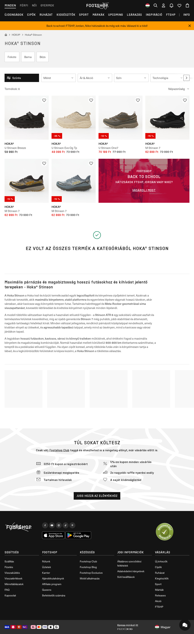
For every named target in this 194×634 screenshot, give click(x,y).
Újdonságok (14, 14)
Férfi (24, 5)
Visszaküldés (12, 572)
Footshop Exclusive (91, 572)
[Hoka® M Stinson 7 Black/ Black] (167, 118)
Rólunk (46, 561)
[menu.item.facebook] (45, 525)
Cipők (31, 14)
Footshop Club (59, 450)
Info (186, 14)
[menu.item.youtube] (52, 525)
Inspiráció (154, 14)
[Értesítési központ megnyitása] (171, 5)
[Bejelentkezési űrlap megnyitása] (163, 5)
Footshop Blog (88, 567)
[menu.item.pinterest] (72, 525)
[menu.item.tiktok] (66, 525)
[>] (186, 78)
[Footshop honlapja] (97, 5)
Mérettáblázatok (14, 584)
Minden (10, 5)
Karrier (46, 572)
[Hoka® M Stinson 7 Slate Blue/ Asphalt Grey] (74, 181)
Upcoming (115, 14)
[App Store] (53, 535)
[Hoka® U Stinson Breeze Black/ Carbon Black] (27, 118)
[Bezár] (189, 25)
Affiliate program (51, 584)
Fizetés (9, 567)
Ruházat (46, 14)
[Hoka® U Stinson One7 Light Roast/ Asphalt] (121, 118)
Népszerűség (176, 89)
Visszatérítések (13, 578)
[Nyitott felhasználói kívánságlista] (179, 5)
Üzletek (46, 567)
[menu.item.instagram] (59, 525)
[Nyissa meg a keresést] (155, 5)
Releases (160, 595)
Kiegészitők (162, 578)
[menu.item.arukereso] (164, 531)
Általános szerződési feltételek (129, 563)
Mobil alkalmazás (90, 578)
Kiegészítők (65, 14)
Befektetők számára (53, 595)
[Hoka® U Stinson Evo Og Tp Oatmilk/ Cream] (74, 118)
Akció (158, 601)
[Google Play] (78, 535)
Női (34, 5)
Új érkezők (161, 561)
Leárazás (134, 14)
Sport (84, 14)
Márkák (98, 14)
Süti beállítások (126, 577)
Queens (46, 589)
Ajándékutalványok (53, 578)
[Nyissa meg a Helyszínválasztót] (148, 5)
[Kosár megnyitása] (187, 5)
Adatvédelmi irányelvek (130, 571)
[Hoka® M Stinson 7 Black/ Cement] (27, 181)
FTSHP (170, 14)
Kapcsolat (10, 595)
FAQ (7, 589)
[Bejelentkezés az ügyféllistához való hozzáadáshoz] (44, 100)
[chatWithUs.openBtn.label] (185, 625)
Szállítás (9, 561)
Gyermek (47, 5)
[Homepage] (22, 527)
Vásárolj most (144, 190)
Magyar (165, 627)
